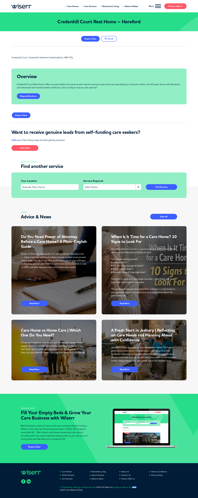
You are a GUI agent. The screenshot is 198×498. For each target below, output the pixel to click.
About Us (125, 471)
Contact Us (126, 475)
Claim (14, 140)
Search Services (98, 475)
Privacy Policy (157, 475)
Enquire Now (34, 446)
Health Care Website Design (71, 490)
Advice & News (131, 6)
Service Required (93, 181)
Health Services (68, 475)
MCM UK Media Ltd (104, 487)
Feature (175, 6)
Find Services (161, 187)
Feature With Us (128, 479)
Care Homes (73, 6)
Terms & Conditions (159, 471)
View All (163, 216)
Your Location (29, 181)
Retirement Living (110, 6)
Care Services (90, 6)
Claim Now (25, 148)
